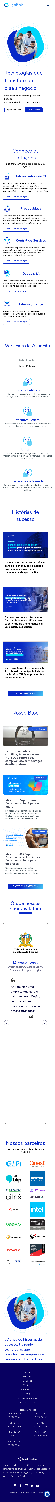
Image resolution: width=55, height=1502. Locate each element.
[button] (47, 5)
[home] (13, 5)
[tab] (26, 360)
